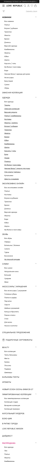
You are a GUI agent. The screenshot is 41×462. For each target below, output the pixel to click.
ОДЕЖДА (6, 98)
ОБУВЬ (5, 234)
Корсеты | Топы (10, 151)
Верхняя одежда (10, 112)
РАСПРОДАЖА (8, 443)
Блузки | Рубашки (11, 126)
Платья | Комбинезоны (12, 116)
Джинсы (7, 161)
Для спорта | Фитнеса (12, 172)
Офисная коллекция (11, 109)
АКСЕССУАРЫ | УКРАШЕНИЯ (14, 286)
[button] (19, 11)
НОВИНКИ (6, 17)
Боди (6, 154)
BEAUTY (5, 347)
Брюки (6, 137)
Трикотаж (8, 130)
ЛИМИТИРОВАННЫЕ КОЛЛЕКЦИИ (16, 394)
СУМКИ (5, 264)
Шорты (7, 147)
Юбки (6, 140)
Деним (6, 158)
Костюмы (7, 119)
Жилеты (7, 133)
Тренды (7, 105)
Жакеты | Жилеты (11, 123)
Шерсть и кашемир (11, 179)
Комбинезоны (9, 144)
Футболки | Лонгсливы (12, 165)
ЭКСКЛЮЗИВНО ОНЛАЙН (13, 183)
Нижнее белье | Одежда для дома (17, 168)
